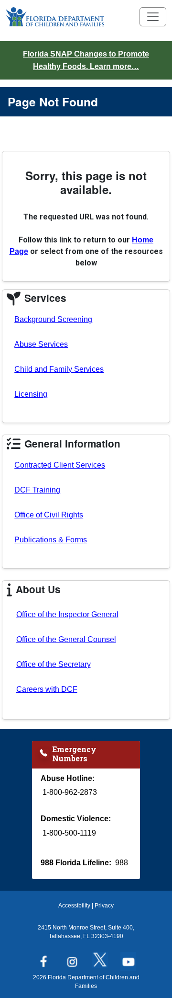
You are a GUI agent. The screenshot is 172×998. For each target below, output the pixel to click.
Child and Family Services (59, 369)
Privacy (104, 905)
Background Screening (53, 319)
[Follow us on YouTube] (128, 958)
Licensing (30, 394)
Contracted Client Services (59, 465)
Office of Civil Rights (48, 515)
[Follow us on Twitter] (100, 958)
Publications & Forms (50, 540)
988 (121, 863)
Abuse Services (41, 344)
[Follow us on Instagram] (72, 958)
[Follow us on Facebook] (44, 958)
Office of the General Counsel (66, 639)
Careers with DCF (46, 689)
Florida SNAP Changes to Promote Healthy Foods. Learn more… (86, 60)
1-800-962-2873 (70, 792)
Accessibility (74, 905)
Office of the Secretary (53, 664)
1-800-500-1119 (69, 833)
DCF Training (37, 490)
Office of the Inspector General (67, 614)
